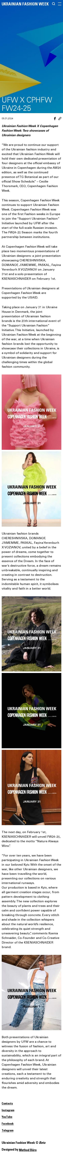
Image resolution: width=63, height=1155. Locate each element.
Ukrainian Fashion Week (25, 4)
